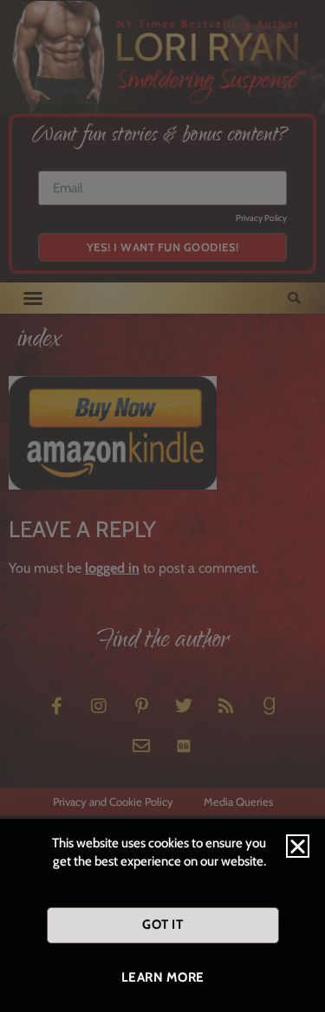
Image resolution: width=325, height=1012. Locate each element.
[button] (298, 846)
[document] (162, 506)
